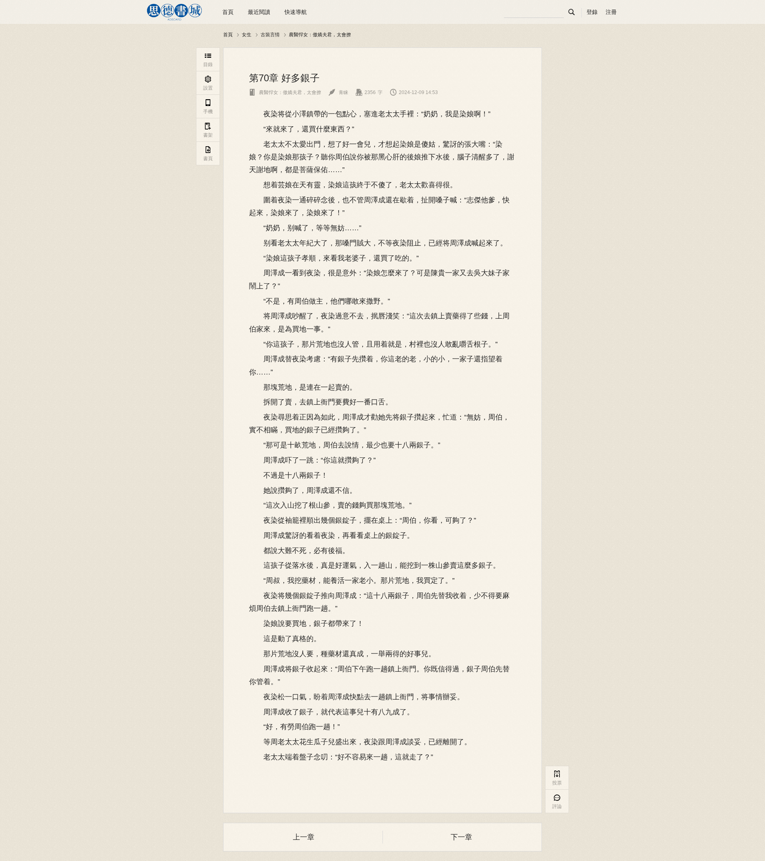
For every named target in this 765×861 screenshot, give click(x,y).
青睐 (338, 92)
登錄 (592, 12)
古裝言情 (270, 34)
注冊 (611, 12)
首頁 (227, 12)
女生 (246, 34)
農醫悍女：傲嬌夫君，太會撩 (320, 34)
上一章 (303, 837)
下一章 (461, 837)
